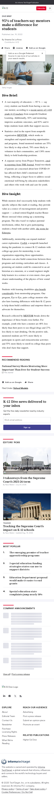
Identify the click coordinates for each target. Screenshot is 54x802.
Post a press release (21, 674)
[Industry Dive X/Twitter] (15, 696)
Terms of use (22, 789)
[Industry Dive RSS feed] (20, 696)
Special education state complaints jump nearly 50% (25, 593)
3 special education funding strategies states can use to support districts (25, 566)
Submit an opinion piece (34, 720)
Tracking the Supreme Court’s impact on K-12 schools (23, 528)
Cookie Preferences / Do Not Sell (17, 792)
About (5, 712)
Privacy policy (8, 789)
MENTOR (22, 135)
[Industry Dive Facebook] (9, 696)
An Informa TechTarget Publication (27, 3)
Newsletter (7, 724)
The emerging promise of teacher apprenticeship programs (29, 554)
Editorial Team (8, 716)
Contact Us (7, 720)
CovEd (23, 243)
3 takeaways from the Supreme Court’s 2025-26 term (24, 480)
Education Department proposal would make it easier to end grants (28, 580)
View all (6, 674)
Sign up (27, 427)
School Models (20, 388)
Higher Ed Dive (30, 739)
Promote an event (31, 724)
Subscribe (41, 8)
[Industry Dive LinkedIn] (4, 696)
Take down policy (38, 789)
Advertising (28, 712)
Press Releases (9, 736)
